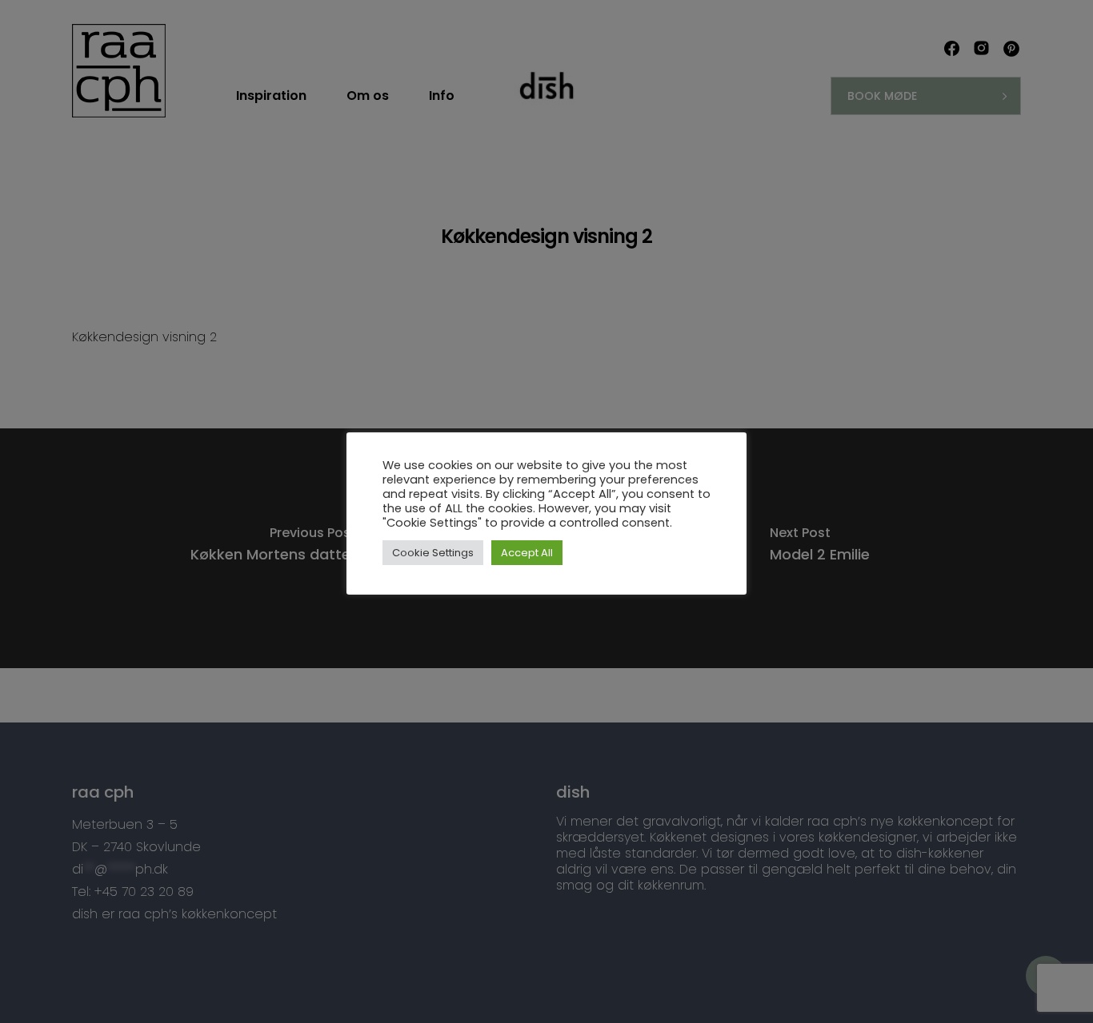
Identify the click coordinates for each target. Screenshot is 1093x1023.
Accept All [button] (527, 552)
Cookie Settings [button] (433, 552)
